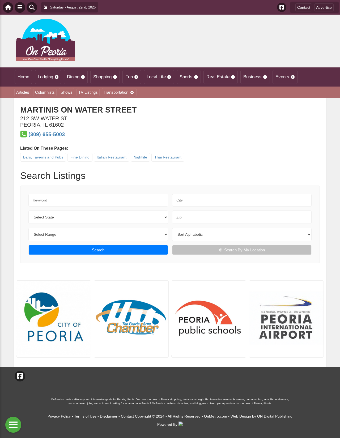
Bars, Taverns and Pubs (43, 157)
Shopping (102, 76)
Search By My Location (244, 250)
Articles (22, 92)
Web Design (241, 416)
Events (282, 76)
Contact (303, 7)
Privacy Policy (59, 416)
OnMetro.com (215, 416)
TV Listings (88, 92)
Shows (67, 92)
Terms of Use (85, 416)
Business (252, 76)
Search (98, 250)
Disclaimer (108, 416)
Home (23, 76)
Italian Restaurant (111, 157)
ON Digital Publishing (274, 416)
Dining (73, 76)
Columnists (45, 92)
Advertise (324, 7)
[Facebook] (281, 7)
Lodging (45, 76)
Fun (129, 76)
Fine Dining (80, 157)
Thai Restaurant (167, 157)
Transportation (116, 92)
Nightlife (140, 157)
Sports (186, 76)
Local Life (156, 76)
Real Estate (218, 76)
